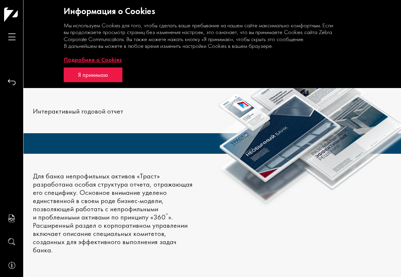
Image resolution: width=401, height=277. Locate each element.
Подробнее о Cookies (93, 59)
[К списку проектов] (11, 82)
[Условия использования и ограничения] (11, 265)
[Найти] (11, 242)
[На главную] (22, 14)
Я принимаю (93, 74)
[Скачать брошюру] (11, 218)
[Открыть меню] (11, 36)
